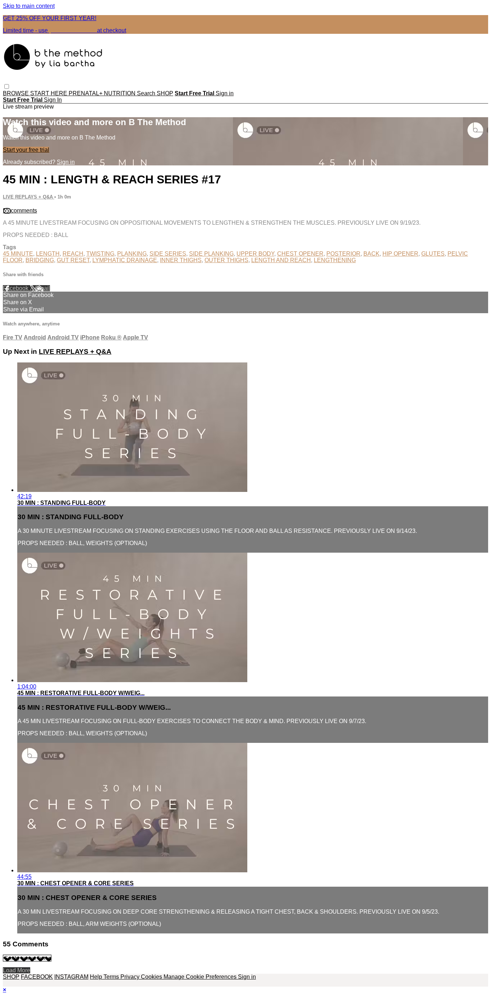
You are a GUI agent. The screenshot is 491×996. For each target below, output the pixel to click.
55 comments (20, 210)
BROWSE (16, 93)
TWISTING (100, 254)
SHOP (165, 93)
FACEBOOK (37, 977)
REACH (73, 254)
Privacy (130, 977)
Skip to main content (29, 6)
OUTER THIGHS (226, 260)
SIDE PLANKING (211, 254)
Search (147, 93)
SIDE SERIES (168, 254)
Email (42, 288)
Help (97, 977)
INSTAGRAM (71, 977)
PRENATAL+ (86, 93)
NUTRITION (120, 93)
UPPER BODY (255, 254)
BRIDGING (40, 260)
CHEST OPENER (300, 254)
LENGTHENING (335, 260)
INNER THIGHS (181, 260)
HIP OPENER (400, 254)
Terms (112, 977)
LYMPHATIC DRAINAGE (124, 260)
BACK (371, 254)
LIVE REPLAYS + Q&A (28, 197)
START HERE (49, 93)
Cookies (152, 977)
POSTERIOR (343, 254)
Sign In (53, 100)
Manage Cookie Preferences (201, 977)
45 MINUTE (18, 254)
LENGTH (48, 254)
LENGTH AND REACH (281, 260)
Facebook (16, 288)
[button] (6, 86)
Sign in (225, 93)
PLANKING (132, 254)
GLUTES (433, 254)
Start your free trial (26, 150)
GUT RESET (73, 260)
